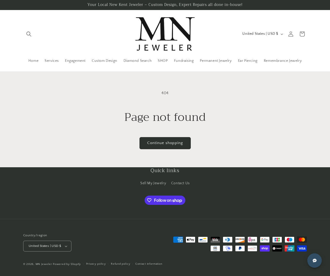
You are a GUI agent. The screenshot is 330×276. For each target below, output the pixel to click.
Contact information (148, 263)
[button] (29, 34)
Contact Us (180, 183)
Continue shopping (165, 143)
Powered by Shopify (67, 264)
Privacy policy (96, 263)
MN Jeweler (44, 264)
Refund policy (120, 263)
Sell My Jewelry (153, 183)
